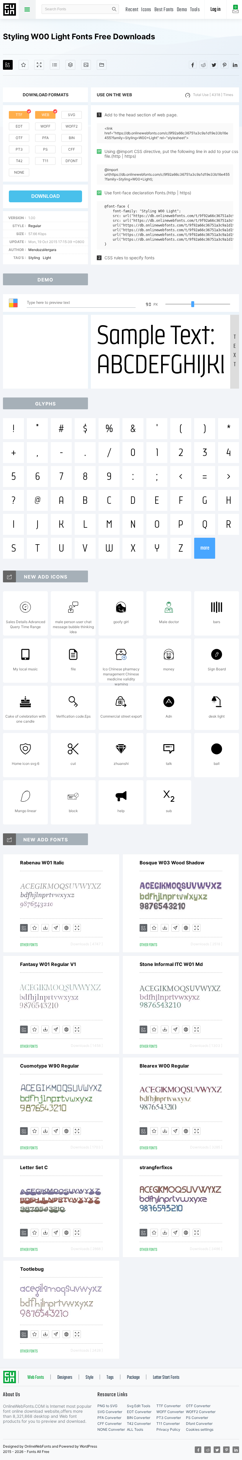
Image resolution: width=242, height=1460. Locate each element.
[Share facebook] (193, 65)
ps (45, 149)
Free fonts (10, 10)
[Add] (8, 65)
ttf (19, 115)
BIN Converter (138, 1417)
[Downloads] (45, 928)
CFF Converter (109, 1423)
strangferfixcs (156, 1167)
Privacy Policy (168, 1429)
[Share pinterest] (224, 65)
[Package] (70, 65)
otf (19, 138)
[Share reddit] (203, 65)
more (204, 548)
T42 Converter (139, 1423)
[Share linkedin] (235, 65)
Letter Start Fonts (166, 1377)
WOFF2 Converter (200, 1412)
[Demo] (39, 65)
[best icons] (9, 839)
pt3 (19, 149)
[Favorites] (23, 65)
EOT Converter (139, 1412)
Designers (64, 1377)
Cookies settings (199, 1429)
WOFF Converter (170, 1412)
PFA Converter (109, 1417)
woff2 (72, 126)
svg (71, 115)
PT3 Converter (168, 1417)
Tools (195, 10)
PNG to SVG (107, 1406)
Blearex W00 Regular (164, 1066)
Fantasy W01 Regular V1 (48, 964)
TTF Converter (168, 1406)
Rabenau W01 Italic (42, 863)
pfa (45, 138)
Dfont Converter (199, 1423)
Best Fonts (164, 10)
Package (133, 1377)
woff (45, 126)
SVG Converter (109, 1412)
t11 (45, 161)
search (114, 9)
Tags (110, 1377)
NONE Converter (111, 1429)
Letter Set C (34, 1167)
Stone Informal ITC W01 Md (171, 964)
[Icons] (86, 65)
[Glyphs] (55, 65)
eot (19, 126)
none (19, 172)
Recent (131, 10)
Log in (215, 9)
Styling (34, 257)
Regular (34, 226)
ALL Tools (135, 1429)
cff (71, 149)
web (45, 115)
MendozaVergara (42, 249)
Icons (146, 10)
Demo (182, 10)
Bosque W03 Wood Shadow (172, 863)
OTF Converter (198, 1406)
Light (47, 257)
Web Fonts (35, 1377)
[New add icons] (9, 576)
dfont (72, 161)
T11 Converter (168, 1423)
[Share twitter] (214, 65)
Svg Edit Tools (138, 1406)
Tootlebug (32, 1269)
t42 (19, 161)
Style (89, 1377)
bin (72, 138)
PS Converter (197, 1417)
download (45, 196)
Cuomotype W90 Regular (49, 1066)
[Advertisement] (47, 352)
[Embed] (66, 928)
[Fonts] (102, 65)
